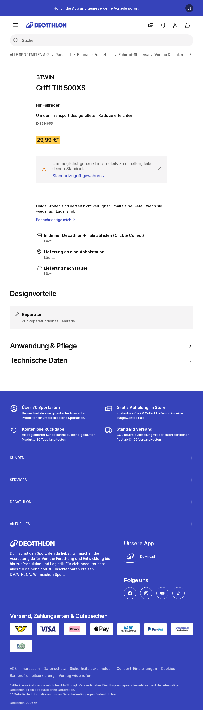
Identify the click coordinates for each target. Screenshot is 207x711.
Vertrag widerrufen (75, 675)
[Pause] (189, 8)
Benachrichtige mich (54, 219)
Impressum (30, 668)
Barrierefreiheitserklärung (32, 675)
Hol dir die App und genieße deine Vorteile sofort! (96, 8)
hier (114, 694)
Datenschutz (55, 668)
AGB (13, 668)
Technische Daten (38, 360)
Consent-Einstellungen (137, 668)
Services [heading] (18, 480)
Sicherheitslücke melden (91, 668)
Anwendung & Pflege (43, 346)
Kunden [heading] (17, 458)
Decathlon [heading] (21, 502)
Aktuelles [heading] (20, 524)
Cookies (168, 668)
